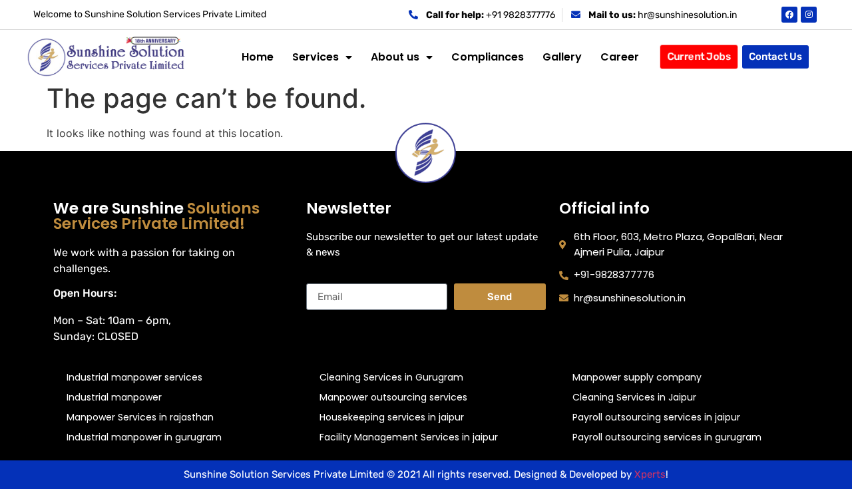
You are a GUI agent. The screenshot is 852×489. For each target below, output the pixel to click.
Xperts (650, 474)
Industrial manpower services (134, 377)
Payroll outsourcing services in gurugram (666, 437)
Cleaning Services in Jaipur (634, 397)
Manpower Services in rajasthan (140, 417)
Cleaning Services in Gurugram (391, 377)
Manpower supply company (637, 377)
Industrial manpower (114, 397)
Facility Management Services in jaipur (409, 437)
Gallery (562, 57)
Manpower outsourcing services (393, 397)
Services (315, 57)
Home (258, 57)
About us (395, 57)
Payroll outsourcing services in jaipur (656, 417)
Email (319, 278)
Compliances (487, 57)
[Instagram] (809, 15)
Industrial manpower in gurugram (144, 437)
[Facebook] (789, 15)
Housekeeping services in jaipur (392, 417)
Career (619, 57)
